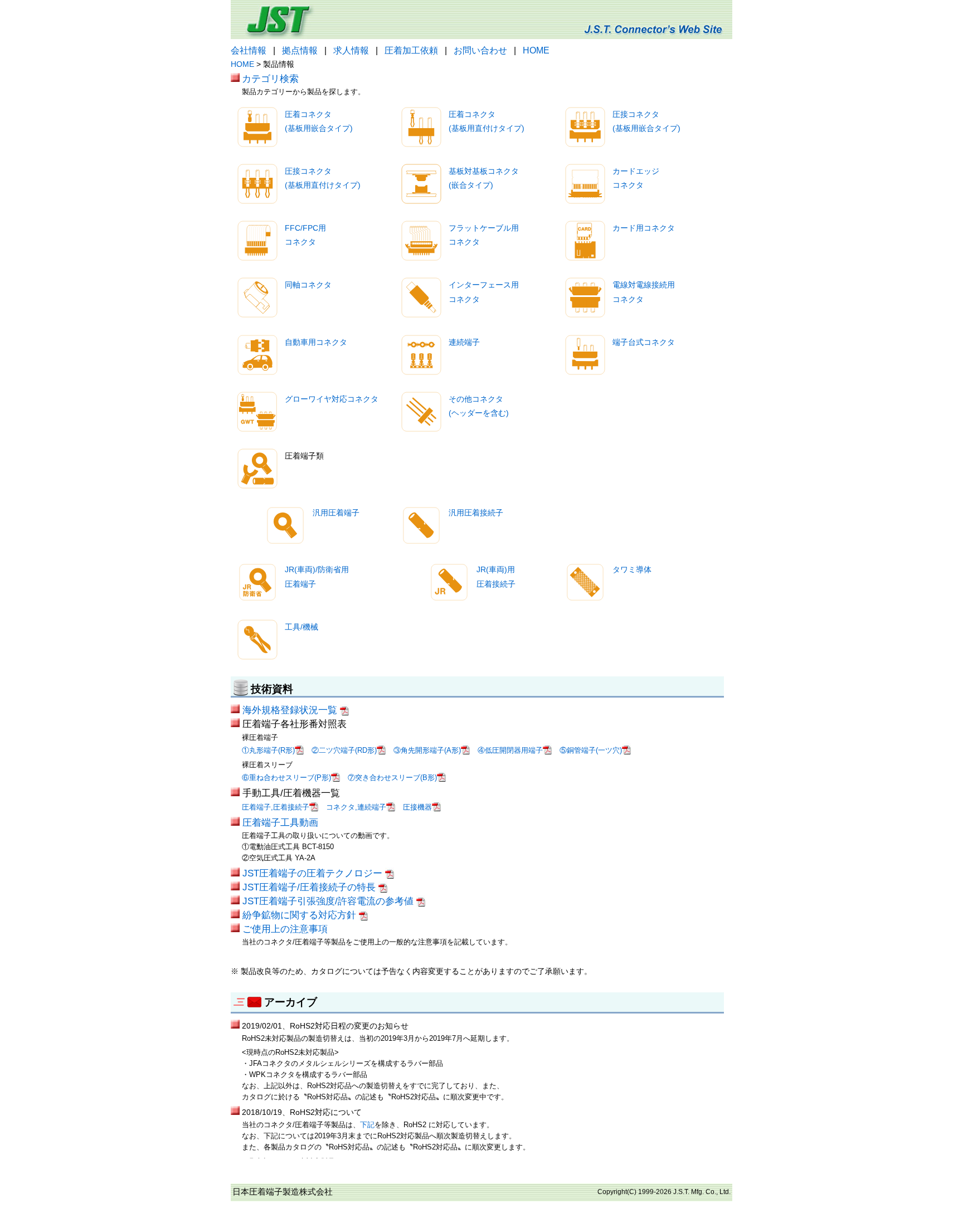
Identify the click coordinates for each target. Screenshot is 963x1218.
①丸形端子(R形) (268, 750)
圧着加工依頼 (411, 50)
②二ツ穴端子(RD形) (344, 750)
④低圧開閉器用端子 (510, 750)
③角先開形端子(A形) (427, 750)
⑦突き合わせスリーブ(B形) (392, 777)
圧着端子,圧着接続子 (275, 807)
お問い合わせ (480, 50)
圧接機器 (417, 807)
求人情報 (351, 50)
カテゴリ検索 (270, 78)
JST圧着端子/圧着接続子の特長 (310, 887)
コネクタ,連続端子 (356, 807)
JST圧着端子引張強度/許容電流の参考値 (329, 901)
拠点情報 (300, 50)
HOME (536, 50)
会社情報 (248, 50)
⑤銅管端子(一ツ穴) (591, 750)
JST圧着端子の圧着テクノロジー (313, 873)
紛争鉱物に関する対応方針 (300, 914)
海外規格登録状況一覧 (291, 709)
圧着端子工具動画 (280, 822)
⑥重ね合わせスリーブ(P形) (286, 777)
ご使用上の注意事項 (285, 928)
